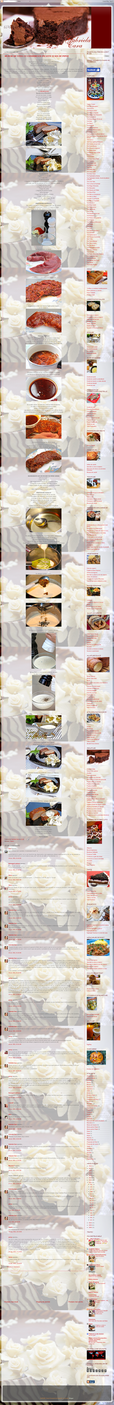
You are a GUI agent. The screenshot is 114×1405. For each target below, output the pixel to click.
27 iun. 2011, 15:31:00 (15, 1183)
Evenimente (90, 1108)
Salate (88, 1146)
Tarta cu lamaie (91, 897)
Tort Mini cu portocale (93, 198)
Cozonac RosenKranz (93, 409)
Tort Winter (90, 262)
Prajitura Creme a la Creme (94, 788)
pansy (10, 896)
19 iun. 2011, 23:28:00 (15, 1087)
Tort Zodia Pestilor (92, 264)
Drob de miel (90, 415)
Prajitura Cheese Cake (93, 784)
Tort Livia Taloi (91, 181)
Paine (88, 1131)
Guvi (10, 848)
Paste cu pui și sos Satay (94, 606)
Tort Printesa (90, 220)
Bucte (88, 680)
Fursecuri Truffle (91, 854)
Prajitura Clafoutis (92, 786)
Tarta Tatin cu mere (92, 895)
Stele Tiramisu (91, 865)
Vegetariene (90, 1159)
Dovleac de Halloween (93, 1069)
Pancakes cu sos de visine (94, 701)
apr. (91, 1213)
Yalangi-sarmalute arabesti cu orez (96, 581)
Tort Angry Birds (91, 117)
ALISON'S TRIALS (94, 1249)
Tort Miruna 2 (90, 203)
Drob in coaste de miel (93, 417)
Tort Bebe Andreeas (92, 127)
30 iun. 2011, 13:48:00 (15, 1198)
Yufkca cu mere (91, 991)
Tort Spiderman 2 (92, 234)
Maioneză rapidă (91, 353)
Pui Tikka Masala (91, 535)
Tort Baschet (90, 125)
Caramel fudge (91, 769)
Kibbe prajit (90, 496)
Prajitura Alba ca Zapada (94, 781)
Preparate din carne (92, 1144)
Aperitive (89, 1080)
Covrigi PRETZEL (92, 638)
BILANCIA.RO (44, 91)
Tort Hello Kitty (91, 169)
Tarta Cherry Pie (91, 891)
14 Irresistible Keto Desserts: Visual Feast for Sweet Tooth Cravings (98, 1251)
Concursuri (90, 1097)
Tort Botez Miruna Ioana (93, 129)
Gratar (88, 1114)
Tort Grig (89, 167)
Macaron (89, 863)
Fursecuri (89, 1112)
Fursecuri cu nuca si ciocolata (95, 858)
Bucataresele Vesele (95, 1275)
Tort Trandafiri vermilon (93, 247)
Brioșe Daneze (91, 676)
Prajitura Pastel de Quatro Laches (96, 804)
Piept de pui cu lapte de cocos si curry (97, 530)
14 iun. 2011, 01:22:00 (15, 858)
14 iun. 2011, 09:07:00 (15, 879)
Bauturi (89, 1082)
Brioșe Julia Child (92, 678)
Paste (88, 1133)
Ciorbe (89, 1093)
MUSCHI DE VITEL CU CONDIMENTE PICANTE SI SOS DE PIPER (37, 56)
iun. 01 (92, 1207)
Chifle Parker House (92, 634)
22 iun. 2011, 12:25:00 (15, 1160)
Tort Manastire (91, 188)
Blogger (71, 1398)
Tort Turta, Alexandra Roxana (95, 254)
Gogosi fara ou (91, 695)
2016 (90, 1170)
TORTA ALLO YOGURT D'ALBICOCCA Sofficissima (102, 1312)
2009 (90, 1225)
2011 (90, 1182)
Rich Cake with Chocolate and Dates (98, 1321)
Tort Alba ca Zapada (92, 112)
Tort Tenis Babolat (92, 241)
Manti (88, 604)
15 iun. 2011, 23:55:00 (15, 1021)
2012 (90, 1180)
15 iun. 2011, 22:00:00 (15, 994)
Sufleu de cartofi (91, 464)
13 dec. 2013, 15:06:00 (15, 1263)
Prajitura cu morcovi (92, 813)
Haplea (11, 1227)
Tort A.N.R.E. (90, 108)
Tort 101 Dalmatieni (92, 106)
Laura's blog (92, 1295)
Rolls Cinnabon (91, 707)
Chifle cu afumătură (92, 636)
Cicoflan (89, 773)
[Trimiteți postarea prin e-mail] (28, 839)
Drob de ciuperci (91, 413)
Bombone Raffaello (92, 852)
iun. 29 (92, 1198)
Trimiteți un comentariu (13, 1267)
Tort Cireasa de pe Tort (93, 144)
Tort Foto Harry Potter (93, 159)
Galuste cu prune (92, 692)
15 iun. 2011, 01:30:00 (15, 939)
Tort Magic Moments (92, 186)
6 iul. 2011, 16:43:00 (14, 1210)
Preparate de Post (92, 1142)
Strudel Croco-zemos (93, 988)
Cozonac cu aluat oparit (93, 686)
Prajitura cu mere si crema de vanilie (101, 1326)
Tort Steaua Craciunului (93, 237)
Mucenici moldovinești (93, 699)
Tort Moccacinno (91, 207)
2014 (90, 1175)
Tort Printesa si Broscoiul (94, 222)
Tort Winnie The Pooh (93, 260)
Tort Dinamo (90, 154)
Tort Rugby (90, 224)
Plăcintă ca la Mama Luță (94, 733)
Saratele (89, 646)
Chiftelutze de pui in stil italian (95, 492)
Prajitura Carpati (100, 1266)
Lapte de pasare (91, 775)
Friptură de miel (91, 420)
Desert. (89, 1101)
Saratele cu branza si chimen (95, 328)
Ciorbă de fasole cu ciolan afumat (96, 381)
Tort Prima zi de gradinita (94, 217)
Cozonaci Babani (91, 411)
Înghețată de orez (92, 930)
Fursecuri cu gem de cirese (94, 856)
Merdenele (90, 728)
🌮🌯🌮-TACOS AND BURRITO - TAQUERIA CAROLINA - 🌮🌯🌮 (102, 1242)
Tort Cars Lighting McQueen (95, 142)
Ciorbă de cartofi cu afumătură (95, 379)
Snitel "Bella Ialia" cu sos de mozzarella (98, 547)
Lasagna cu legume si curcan (95, 602)
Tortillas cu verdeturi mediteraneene (97, 288)
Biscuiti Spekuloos (92, 850)
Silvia (10, 885)
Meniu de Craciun (92, 1125)
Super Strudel (91, 737)
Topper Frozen (91, 104)
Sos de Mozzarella (92, 349)
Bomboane (90, 1086)
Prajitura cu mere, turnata (94, 811)
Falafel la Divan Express (93, 570)
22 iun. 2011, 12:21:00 (15, 1129)
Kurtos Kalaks (91, 697)
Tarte (88, 1154)
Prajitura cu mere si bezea (94, 808)
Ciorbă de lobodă (92, 383)
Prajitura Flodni (91, 792)
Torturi (88, 1157)
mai (91, 1210)
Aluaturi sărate (91, 1078)
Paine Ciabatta (91, 292)
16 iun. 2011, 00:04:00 (15, 1031)
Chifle (88, 1091)
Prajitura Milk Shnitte (92, 794)
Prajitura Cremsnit (92, 790)
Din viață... (90, 1103)
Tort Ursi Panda (91, 258)
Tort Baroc (90, 123)
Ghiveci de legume (92, 572)
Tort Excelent (90, 156)
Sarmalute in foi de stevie (94, 499)
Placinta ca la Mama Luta (94, 644)
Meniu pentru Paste (92, 1127)
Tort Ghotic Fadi (91, 163)
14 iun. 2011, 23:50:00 (15, 904)
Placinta (89, 1137)
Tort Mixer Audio (91, 205)
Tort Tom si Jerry (91, 243)
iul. (91, 1194)
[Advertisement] (43, 1285)
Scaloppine (90, 545)
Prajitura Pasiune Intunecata (95, 802)
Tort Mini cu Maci (91, 196)
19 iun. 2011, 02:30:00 (15, 1071)
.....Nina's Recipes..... (95, 1239)
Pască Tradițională (92, 422)
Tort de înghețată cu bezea (94, 928)
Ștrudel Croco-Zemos (93, 743)
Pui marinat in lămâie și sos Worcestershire (94, 540)
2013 (90, 1177)
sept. (91, 1191)
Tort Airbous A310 (92, 110)
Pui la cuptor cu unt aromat (94, 537)
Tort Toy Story (91, 245)
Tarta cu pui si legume (93, 549)
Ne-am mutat (92, 1335)
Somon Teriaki (91, 445)
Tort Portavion (91, 215)
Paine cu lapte (91, 294)
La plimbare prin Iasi (94, 1296)
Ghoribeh (89, 860)
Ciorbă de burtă (91, 377)
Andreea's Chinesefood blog (97, 1254)
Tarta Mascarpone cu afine (94, 893)
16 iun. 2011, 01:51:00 (15, 1044)
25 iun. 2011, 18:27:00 (15, 1170)
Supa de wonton (100, 1256)
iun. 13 (92, 1200)
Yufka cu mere (91, 741)
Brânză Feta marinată (93, 1014)
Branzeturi (90, 1088)
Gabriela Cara (13, 910)
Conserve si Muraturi (93, 1099)
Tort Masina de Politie (93, 190)
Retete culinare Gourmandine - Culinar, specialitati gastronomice (98, 1339)
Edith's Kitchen (93, 1279)
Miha (10, 1114)
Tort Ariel (89, 121)
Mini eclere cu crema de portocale (96, 779)
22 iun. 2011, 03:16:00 (15, 1109)
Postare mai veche (75, 1302)
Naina (10, 875)
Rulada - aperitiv (91, 321)
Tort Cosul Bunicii (92, 146)
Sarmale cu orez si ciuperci (94, 466)
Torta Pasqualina (91, 426)
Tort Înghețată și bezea (93, 176)
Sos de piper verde (92, 347)
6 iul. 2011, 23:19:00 (14, 1222)
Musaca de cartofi (92, 472)
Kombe (89, 642)
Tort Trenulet (90, 252)
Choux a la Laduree (92, 771)
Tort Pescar (90, 211)
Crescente (90, 640)
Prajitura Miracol (91, 796)
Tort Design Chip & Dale (93, 152)
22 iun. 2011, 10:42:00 (15, 1119)
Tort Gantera (90, 161)
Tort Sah (89, 228)
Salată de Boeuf (91, 325)
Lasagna (89, 600)
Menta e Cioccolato (94, 1309)
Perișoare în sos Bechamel (94, 528)
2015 (90, 1173)
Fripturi (12, 841)
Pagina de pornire (43, 1302)
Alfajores (89, 848)
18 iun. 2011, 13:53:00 (15, 1057)
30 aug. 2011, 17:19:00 (15, 1251)
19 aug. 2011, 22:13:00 (15, 1231)
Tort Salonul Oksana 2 (93, 230)
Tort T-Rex (90, 239)
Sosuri (88, 1150)
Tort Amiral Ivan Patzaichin (94, 115)
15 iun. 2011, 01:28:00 (15, 929)
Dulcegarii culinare (14, 863)
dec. (91, 1184)
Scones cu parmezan (93, 651)
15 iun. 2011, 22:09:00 (15, 1006)
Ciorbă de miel (91, 385)
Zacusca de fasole (92, 1016)
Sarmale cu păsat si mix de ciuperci (97, 574)
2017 (90, 1168)
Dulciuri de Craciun (92, 1106)
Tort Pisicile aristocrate (93, 213)
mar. (91, 1215)
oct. (91, 1189)
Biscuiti (89, 1084)
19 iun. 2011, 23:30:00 (15, 1097)
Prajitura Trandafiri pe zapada (95, 806)
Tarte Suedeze (91, 899)
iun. (91, 1196)
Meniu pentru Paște (92, 1129)
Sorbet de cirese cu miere (95, 1276)
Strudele (89, 1152)
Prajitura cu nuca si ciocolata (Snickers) (98, 815)
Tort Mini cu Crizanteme (93, 194)
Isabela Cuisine (93, 1292)
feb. (91, 1217)
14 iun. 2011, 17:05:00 (15, 891)
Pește (88, 1135)
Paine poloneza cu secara (94, 290)
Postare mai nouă (11, 1302)
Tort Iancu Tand (91, 171)
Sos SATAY (90, 351)
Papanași (89, 703)
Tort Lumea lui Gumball (93, 183)
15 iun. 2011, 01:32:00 (15, 952)
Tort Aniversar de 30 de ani (94, 119)
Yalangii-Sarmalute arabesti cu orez (97, 968)
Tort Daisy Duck (91, 150)
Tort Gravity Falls (91, 165)
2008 (90, 1227)
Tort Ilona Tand (91, 173)
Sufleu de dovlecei (92, 576)
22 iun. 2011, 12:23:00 (15, 1150)
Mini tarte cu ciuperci (93, 315)
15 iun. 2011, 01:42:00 (15, 972)
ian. (91, 1220)
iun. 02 (92, 1205)
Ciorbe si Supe (91, 1095)
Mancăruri (90, 1122)
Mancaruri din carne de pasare (95, 1120)
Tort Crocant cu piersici (93, 148)
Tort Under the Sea (92, 256)
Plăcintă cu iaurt (91, 735)
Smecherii (89, 1148)
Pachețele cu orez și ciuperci (95, 317)
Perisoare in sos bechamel (94, 501)
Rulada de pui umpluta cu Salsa (96, 542)
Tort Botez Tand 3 (92, 132)
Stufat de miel (91, 424)
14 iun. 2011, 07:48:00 (15, 870)
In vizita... (89, 1116)
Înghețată (89, 1118)
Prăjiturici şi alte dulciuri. (96, 1334)
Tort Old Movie (91, 209)
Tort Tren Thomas (92, 249)
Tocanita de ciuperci (92, 966)
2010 (90, 1223)
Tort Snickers (90, 232)
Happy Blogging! (94, 1282)
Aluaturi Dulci (90, 1076)
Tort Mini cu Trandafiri (93, 200)
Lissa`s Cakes (93, 1299)
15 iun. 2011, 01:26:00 (15, 918)
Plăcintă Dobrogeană (93, 731)
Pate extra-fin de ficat (93, 319)
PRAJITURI (90, 1140)
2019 (90, 1166)
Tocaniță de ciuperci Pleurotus (95, 579)
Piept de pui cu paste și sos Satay (96, 533)
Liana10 (11, 1103)
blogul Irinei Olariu (94, 1265)
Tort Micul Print (91, 192)
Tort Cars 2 (90, 139)
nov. (91, 1187)
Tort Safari (90, 226)
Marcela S (11, 1165)
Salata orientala (91, 323)
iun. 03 (92, 1203)
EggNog (89, 1044)
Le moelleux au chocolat (94, 777)
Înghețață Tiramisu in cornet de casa (97, 933)
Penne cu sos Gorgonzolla (94, 608)
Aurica (10, 1257)
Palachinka (92, 1319)
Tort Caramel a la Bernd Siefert (95, 134)
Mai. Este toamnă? (100, 1283)
